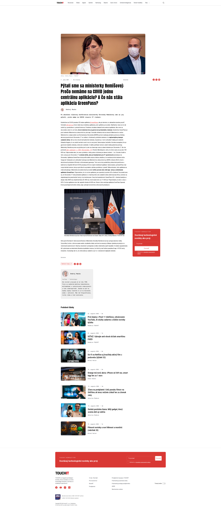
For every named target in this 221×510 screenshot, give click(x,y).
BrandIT (91, 483)
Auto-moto (113, 3)
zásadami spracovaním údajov (143, 462)
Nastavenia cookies (117, 489)
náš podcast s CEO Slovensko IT (79, 150)
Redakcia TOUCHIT (93, 325)
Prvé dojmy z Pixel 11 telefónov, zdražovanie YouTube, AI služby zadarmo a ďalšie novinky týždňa (106, 320)
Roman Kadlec (92, 378)
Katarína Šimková (93, 398)
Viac (146, 3)
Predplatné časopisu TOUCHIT (120, 478)
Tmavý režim (158, 483)
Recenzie (70, 3)
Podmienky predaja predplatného (121, 483)
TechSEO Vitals (73, 505)
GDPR (113, 486)
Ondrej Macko (71, 109)
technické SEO (59, 505)
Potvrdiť (146, 248)
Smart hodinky (138, 3)
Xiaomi (106, 3)
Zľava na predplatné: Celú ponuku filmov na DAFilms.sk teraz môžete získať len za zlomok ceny (107, 392)
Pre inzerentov (93, 480)
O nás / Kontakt (93, 478)
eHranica (69, 125)
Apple (84, 3)
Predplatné (92, 486)
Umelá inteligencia (125, 3)
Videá (78, 3)
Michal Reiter (92, 360)
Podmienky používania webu (120, 480)
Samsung (98, 3)
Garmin (91, 3)
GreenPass (94, 122)
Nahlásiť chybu (66, 264)
